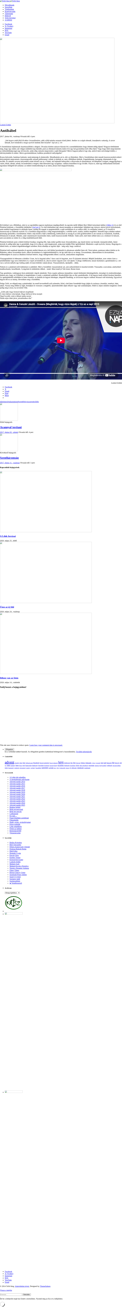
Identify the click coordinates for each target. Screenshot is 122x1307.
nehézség (109, 765)
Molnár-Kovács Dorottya (19, 866)
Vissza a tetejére (6, 1290)
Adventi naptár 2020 (17, 794)
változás (74, 768)
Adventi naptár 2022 (17, 799)
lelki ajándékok (84, 765)
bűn (71, 763)
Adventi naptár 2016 (17, 786)
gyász (93, 763)
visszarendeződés (32, 402)
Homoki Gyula (15, 853)
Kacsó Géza (14, 855)
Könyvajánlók (15, 824)
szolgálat (51, 768)
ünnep (67, 768)
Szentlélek (22, 402)
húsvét (117, 763)
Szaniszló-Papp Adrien (18, 875)
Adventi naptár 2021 (17, 797)
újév (58, 768)
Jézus (20, 765)
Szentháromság (9, 457)
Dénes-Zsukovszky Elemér (20, 847)
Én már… (13, 816)
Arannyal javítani (11, 427)
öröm (6, 768)
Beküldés (26, 1294)
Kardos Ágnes (15, 858)
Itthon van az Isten (9, 678)
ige (5, 765)
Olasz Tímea (14, 870)
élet (74, 763)
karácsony (35, 765)
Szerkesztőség (15, 881)
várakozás (80, 768)
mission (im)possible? (101, 765)
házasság (109, 763)
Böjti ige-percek (16, 812)
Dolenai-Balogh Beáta (18, 849)
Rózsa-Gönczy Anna (17, 872)
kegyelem (41, 765)
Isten (17, 765)
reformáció (23, 768)
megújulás (8, 402)
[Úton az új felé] (46, 602)
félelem (83, 763)
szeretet (45, 768)
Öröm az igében (16, 829)
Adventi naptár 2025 (17, 805)
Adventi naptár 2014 (17, 782)
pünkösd (15, 402)
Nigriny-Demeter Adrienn (19, 868)
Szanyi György (15, 877)
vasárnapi (87, 768)
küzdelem (72, 765)
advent (9, 762)
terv (55, 768)
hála (102, 763)
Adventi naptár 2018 (17, 790)
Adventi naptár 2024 (17, 803)
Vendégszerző (16, 883)
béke (24, 763)
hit (113, 762)
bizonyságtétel (44, 763)
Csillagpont (14, 814)
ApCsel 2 (36, 227)
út (70, 768)
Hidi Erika (13, 851)
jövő (24, 765)
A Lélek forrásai (8, 536)
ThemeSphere (45, 1286)
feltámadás (88, 763)
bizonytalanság (54, 763)
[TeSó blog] (10, 1)
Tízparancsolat (15, 833)
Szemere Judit (15, 879)
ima (8, 765)
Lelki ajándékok (16, 827)
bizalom (36, 763)
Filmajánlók (14, 820)
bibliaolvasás (29, 763)
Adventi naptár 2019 (17, 792)
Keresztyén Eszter (16, 860)
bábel (2, 402)
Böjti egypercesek (16, 809)
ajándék (17, 763)
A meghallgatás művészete (19, 779)
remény (28, 768)
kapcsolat (28, 765)
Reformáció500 (15, 831)
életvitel (78, 763)
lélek (77, 765)
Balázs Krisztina (16, 843)
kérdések (46, 765)
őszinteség (11, 768)
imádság (12, 765)
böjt (61, 762)
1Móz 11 (110, 225)
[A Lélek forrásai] (46, 532)
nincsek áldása (117, 765)
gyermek (97, 763)
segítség (33, 768)
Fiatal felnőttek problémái (19, 818)
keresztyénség (53, 765)
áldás (20, 763)
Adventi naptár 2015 (17, 784)
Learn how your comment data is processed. (46, 745)
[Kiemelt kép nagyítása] (57, 123)
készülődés (61, 765)
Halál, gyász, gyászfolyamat (20, 822)
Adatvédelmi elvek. (22, 1286)
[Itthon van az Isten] (46, 673)
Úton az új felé (7, 607)
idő (121, 763)
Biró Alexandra (15, 845)
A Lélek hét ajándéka (17, 777)
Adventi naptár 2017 (17, 788)
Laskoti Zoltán (5, 125)
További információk (84, 752)
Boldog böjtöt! (15, 807)
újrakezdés (62, 768)
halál (105, 763)
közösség (67, 765)
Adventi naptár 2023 (17, 801)
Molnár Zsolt (14, 864)
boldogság (67, 763)
